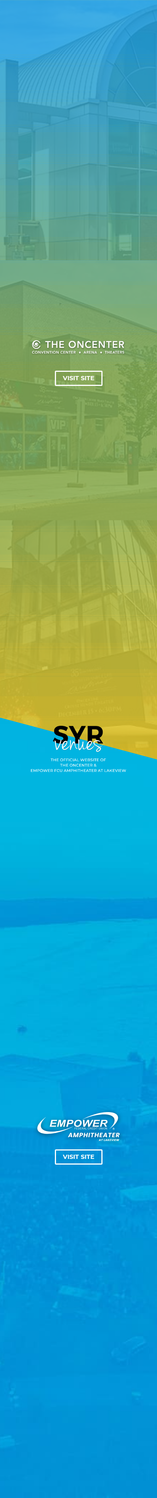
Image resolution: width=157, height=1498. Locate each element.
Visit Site (79, 378)
